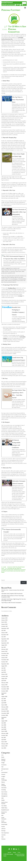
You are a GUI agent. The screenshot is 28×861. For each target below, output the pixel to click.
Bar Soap (14, 568)
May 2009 (3, 700)
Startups (3, 830)
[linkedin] (16, 848)
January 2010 (4, 684)
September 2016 (5, 638)
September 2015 (5, 643)
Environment (10, 566)
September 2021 (5, 628)
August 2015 (4, 645)
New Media (4, 805)
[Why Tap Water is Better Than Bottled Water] (14, 104)
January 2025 (4, 618)
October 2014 (4, 655)
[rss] (18, 848)
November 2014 (5, 653)
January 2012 (4, 674)
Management (4, 796)
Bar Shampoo (10, 568)
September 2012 (5, 663)
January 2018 (4, 632)
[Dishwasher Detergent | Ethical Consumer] (14, 490)
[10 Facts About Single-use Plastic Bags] (14, 163)
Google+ (3, 776)
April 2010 (3, 680)
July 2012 (3, 668)
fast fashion (3, 570)
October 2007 (4, 735)
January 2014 (4, 657)
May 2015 (3, 647)
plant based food (17, 570)
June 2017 (3, 636)
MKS (2, 798)
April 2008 (3, 729)
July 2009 (3, 698)
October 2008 (4, 715)
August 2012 (4, 666)
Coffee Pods (19, 568)
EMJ (2, 766)
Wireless (3, 839)
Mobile (3, 800)
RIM (2, 815)
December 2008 (5, 711)
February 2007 (4, 743)
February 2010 (4, 682)
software (3, 828)
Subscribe (9, 852)
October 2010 (4, 676)
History (3, 782)
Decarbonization (10, 569)
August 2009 (4, 696)
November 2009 (5, 688)
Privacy (19, 852)
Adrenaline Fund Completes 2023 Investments (11, 593)
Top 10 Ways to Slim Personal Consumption (11, 602)
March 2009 (4, 704)
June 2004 (3, 748)
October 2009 (4, 691)
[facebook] (11, 848)
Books (2, 757)
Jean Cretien (4, 791)
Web (2, 837)
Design (2, 762)
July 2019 (3, 630)
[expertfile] (14, 848)
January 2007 (4, 745)
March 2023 (4, 622)
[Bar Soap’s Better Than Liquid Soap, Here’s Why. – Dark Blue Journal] (14, 398)
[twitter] (15, 4)
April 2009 (3, 702)
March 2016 (4, 641)
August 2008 (4, 720)
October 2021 (4, 626)
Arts (2, 755)
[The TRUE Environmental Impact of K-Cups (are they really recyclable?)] (14, 260)
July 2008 (3, 723)
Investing (3, 789)
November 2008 (5, 713)
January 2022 (4, 624)
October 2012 (4, 661)
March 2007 (4, 741)
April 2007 (3, 739)
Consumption (4, 569)
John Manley (4, 794)
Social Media (4, 824)
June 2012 (3, 670)
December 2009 (5, 686)
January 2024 (4, 620)
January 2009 (4, 709)
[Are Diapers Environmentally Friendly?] (14, 535)
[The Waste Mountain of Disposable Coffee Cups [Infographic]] (14, 217)
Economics (3, 764)
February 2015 (4, 649)
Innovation (3, 787)
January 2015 (4, 651)
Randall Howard (21, 566)
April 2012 (3, 672)
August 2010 (4, 678)
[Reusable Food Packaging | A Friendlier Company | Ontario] (14, 314)
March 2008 (4, 731)
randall (4, 566)
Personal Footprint (9, 570)
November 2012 (5, 659)
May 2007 (3, 737)
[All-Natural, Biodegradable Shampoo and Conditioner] (14, 447)
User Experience (5, 832)
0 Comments (4, 29)
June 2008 (3, 725)
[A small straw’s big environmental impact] (14, 361)
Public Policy (15, 566)
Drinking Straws (17, 569)
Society (2, 568)
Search (3, 580)
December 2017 (4, 634)
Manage (14, 852)
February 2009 (4, 707)
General (3, 774)
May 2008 (3, 727)
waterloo (3, 834)
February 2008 (4, 733)
